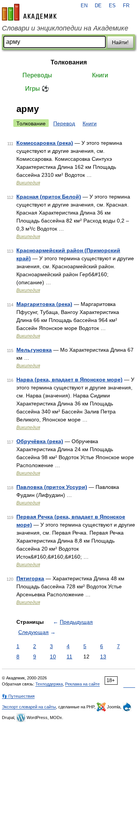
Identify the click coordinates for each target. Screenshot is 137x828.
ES (112, 5)
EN (84, 5)
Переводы (37, 75)
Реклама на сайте (82, 684)
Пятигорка (30, 578)
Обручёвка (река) (39, 441)
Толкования (69, 62)
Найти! (120, 42)
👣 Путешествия (18, 696)
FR (126, 5)
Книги (100, 75)
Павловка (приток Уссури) (51, 487)
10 (53, 656)
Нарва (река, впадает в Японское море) (69, 379)
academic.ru (29, 12)
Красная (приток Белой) (48, 197)
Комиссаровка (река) (44, 143)
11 (69, 656)
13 (103, 656)
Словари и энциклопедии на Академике (65, 28)
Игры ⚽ (37, 88)
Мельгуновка (34, 350)
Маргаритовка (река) (44, 304)
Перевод (64, 123)
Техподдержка (49, 684)
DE (98, 5)
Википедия (28, 183)
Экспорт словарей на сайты (29, 707)
